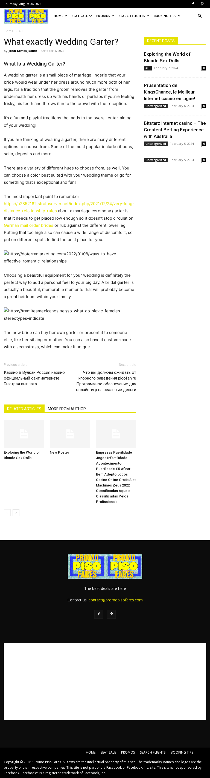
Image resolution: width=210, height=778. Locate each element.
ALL (147, 68)
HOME (58, 16)
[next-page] (16, 512)
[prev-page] (7, 512)
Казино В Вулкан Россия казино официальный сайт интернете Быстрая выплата (34, 378)
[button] (199, 16)
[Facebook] (193, 4)
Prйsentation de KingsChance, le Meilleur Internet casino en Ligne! (169, 92)
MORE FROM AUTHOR (67, 409)
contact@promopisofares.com (116, 599)
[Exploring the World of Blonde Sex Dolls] (24, 434)
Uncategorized (155, 106)
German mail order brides (28, 225)
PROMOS (103, 16)
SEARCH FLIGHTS (132, 16)
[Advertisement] (105, 681)
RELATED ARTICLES (24, 409)
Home (8, 31)
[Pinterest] (202, 4)
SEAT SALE (80, 16)
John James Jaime (23, 51)
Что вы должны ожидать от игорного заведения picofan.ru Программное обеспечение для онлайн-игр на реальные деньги (106, 381)
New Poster (59, 452)
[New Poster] (70, 434)
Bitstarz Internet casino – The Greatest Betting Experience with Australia (175, 129)
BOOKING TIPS (165, 16)
